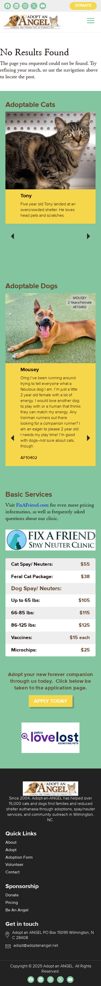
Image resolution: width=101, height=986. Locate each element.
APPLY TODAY (50, 701)
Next (88, 232)
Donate (12, 895)
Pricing (11, 903)
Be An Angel (16, 910)
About (11, 843)
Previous (12, 232)
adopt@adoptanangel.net (35, 946)
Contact (12, 872)
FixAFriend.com (32, 505)
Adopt (11, 850)
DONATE (83, 6)
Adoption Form (19, 858)
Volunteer (14, 865)
